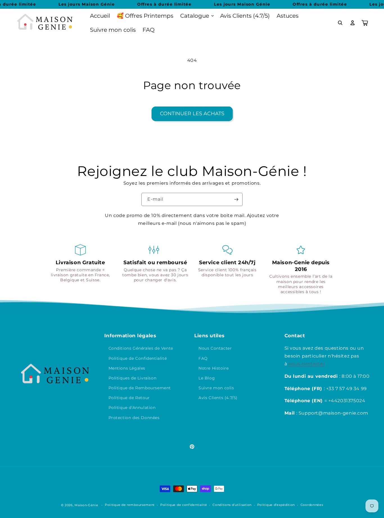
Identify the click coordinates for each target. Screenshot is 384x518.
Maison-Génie (86, 505)
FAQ (203, 358)
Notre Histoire (213, 368)
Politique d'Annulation (132, 407)
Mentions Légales (127, 368)
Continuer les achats (192, 113)
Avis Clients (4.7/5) (218, 397)
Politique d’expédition (276, 505)
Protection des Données (134, 417)
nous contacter (306, 364)
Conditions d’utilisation (232, 505)
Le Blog (206, 378)
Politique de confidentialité (183, 505)
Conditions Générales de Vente (141, 348)
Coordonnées (312, 505)
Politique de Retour (129, 397)
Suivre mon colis (216, 387)
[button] (197, 16)
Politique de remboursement (130, 505)
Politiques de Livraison (133, 378)
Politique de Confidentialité (138, 358)
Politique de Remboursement (140, 387)
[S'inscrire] (236, 199)
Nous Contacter (215, 348)
